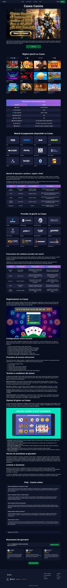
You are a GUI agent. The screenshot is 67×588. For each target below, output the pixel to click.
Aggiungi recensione (54, 544)
